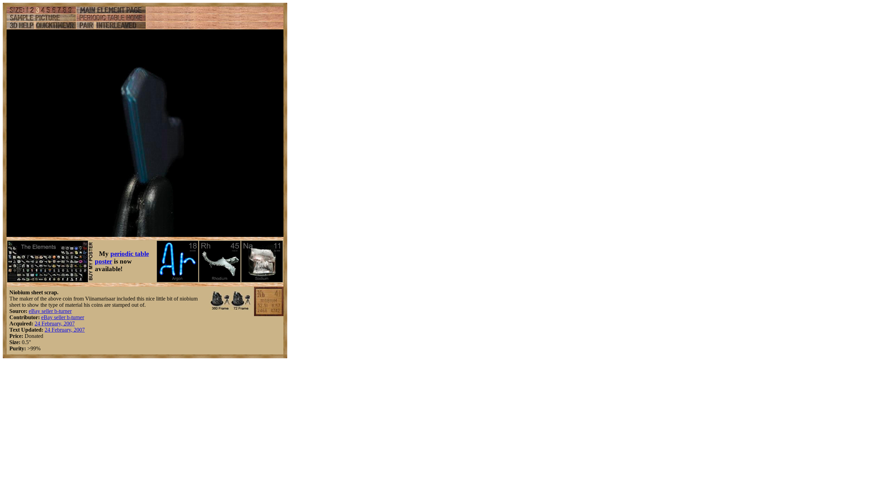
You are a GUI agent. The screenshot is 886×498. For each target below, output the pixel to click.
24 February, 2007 (55, 323)
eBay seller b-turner (50, 311)
